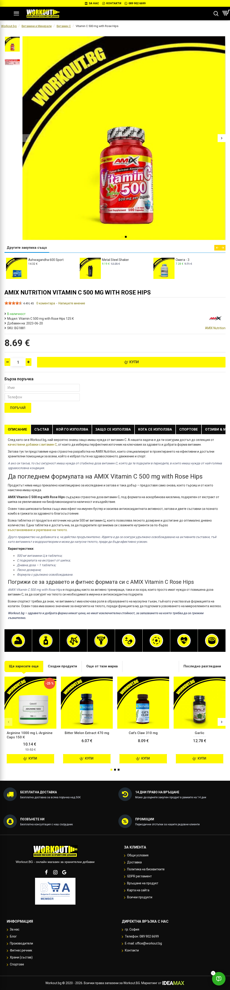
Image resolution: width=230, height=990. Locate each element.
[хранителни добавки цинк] (212, 640)
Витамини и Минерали (37, 26)
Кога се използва (155, 429)
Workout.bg (9, 26)
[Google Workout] (64, 872)
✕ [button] (213, 973)
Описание (17, 429)
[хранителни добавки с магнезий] (156, 640)
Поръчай (18, 408)
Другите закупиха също (27, 248)
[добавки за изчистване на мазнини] (46, 640)
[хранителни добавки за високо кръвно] (184, 640)
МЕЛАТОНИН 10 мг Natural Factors (121, 261)
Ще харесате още (24, 666)
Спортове (188, 429)
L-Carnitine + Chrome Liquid (195, 260)
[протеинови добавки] (18, 640)
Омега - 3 (35, 260)
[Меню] (16, 13)
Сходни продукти (62, 666)
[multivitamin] (128, 640)
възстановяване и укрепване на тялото (37, 530)
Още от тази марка (102, 666)
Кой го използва (72, 429)
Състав (41, 429)
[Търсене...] (216, 13)
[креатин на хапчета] (101, 640)
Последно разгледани (202, 666)
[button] (26, 138)
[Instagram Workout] (55, 872)
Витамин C (64, 26)
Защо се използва (113, 429)
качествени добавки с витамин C (32, 444)
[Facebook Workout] (46, 872)
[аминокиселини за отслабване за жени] (73, 640)
